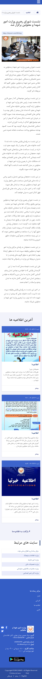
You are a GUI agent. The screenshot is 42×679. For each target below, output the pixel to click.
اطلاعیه (28, 12)
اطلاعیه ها (37, 605)
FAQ (27, 673)
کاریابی (38, 600)
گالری (38, 609)
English (24, 676)
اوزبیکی (9, 676)
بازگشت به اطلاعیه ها (20, 531)
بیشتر (36, 388)
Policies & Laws (15, 673)
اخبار (38, 596)
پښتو (16, 676)
